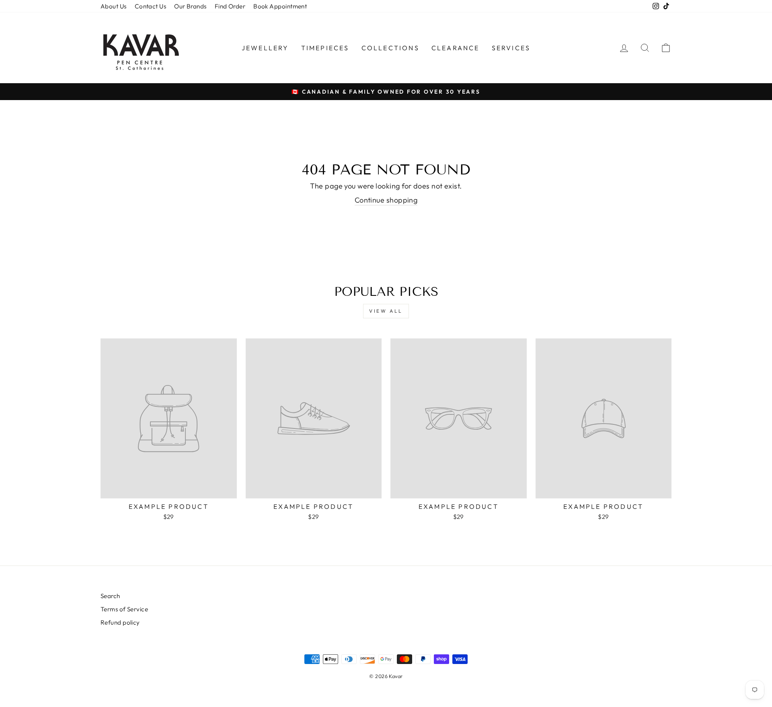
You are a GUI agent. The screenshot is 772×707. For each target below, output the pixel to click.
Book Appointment (280, 6)
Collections (390, 48)
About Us (114, 6)
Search (110, 596)
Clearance (455, 48)
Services (511, 48)
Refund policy (120, 622)
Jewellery (265, 48)
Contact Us (150, 6)
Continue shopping (386, 200)
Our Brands (190, 6)
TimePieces (325, 48)
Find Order (230, 6)
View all (386, 311)
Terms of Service (124, 609)
